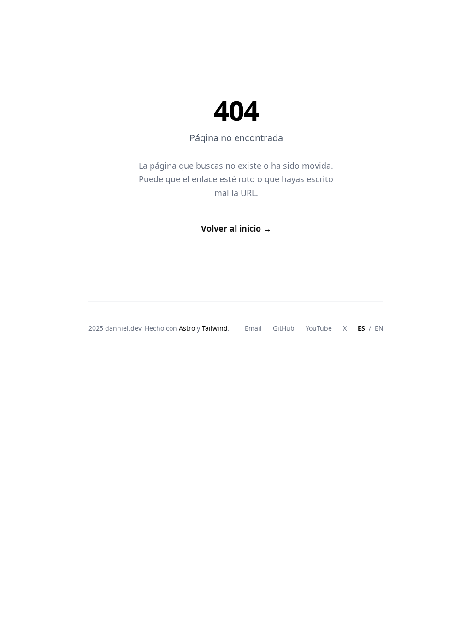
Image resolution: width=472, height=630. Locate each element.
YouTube (319, 328)
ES (361, 328)
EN (379, 328)
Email (253, 328)
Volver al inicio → (236, 228)
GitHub (284, 328)
